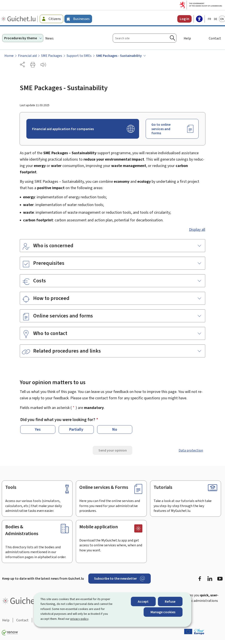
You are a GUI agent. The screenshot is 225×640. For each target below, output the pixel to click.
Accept (143, 601)
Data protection (191, 450)
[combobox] (144, 38)
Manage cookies (163, 612)
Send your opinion (112, 450)
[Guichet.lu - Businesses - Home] (19, 19)
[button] (33, 65)
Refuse (170, 601)
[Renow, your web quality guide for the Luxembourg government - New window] (10, 633)
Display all (197, 229)
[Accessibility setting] (199, 19)
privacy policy (79, 619)
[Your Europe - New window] (194, 631)
